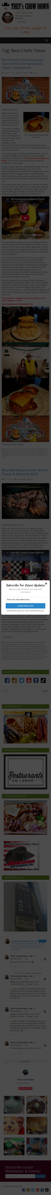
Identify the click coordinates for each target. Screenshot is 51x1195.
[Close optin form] (46, 584)
